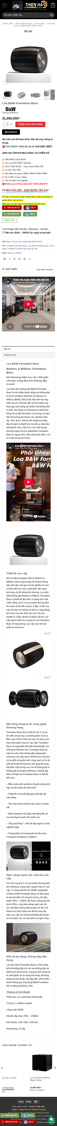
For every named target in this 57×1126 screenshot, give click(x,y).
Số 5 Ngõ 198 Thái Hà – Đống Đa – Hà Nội (26, 229)
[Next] (50, 61)
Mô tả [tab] (7, 349)
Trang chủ (7, 24)
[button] (4, 5)
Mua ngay (11, 132)
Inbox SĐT (10, 220)
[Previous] (6, 61)
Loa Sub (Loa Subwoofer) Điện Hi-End (34, 25)
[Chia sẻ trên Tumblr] (29, 259)
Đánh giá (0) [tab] (10, 355)
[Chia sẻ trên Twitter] (14, 259)
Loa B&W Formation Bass (16, 246)
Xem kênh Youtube (45, 270)
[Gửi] (51, 15)
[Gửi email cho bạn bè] (19, 259)
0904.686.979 (13, 214)
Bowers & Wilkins (15, 253)
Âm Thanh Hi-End (23, 24)
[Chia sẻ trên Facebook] (9, 259)
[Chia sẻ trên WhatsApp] (4, 259)
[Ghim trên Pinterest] (24, 259)
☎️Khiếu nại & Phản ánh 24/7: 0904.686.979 (24, 184)
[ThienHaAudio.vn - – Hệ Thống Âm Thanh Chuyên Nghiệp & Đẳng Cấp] (30, 5)
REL (4, 1092)
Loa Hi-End (39, 24)
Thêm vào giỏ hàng (30, 124)
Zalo (32, 208)
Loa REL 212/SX (9, 1078)
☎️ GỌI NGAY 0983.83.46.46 (18, 146)
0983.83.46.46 (13, 208)
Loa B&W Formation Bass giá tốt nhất (22, 249)
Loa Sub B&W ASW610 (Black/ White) (40, 1079)
